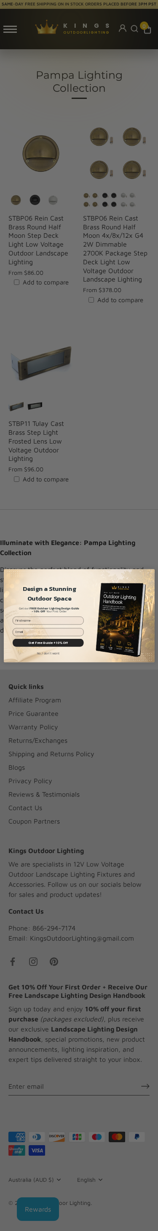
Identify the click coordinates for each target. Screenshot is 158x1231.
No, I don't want (48, 653)
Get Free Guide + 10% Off (48, 642)
